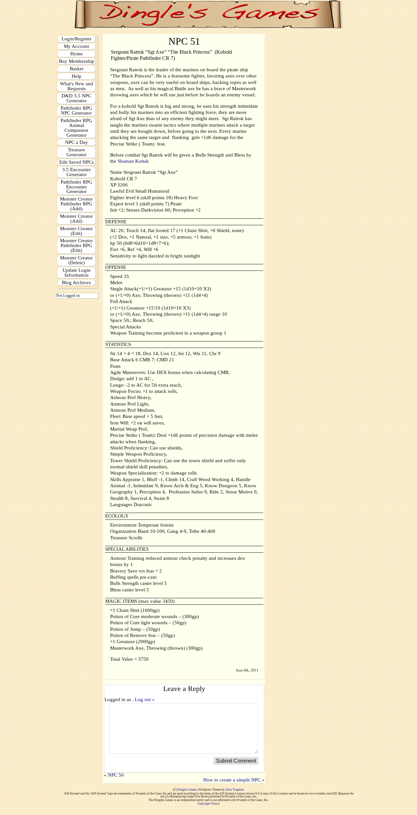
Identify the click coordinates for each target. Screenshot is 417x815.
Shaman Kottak (133, 161)
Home (76, 53)
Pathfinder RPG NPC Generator (76, 110)
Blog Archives (76, 282)
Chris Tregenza (234, 789)
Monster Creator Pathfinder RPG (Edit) (76, 245)
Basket (76, 68)
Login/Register (77, 38)
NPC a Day (76, 142)
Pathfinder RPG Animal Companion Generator (76, 128)
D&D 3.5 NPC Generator (76, 98)
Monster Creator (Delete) (76, 260)
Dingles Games (187, 789)
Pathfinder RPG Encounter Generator (76, 186)
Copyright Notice (208, 803)
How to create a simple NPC (232, 779)
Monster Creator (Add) (76, 219)
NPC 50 (116, 775)
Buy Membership (76, 61)
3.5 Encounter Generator (76, 172)
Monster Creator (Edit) (76, 231)
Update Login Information (77, 273)
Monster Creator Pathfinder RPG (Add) (76, 203)
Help (76, 76)
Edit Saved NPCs (76, 162)
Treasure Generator (76, 152)
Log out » (145, 699)
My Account (76, 46)
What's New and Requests (76, 86)
